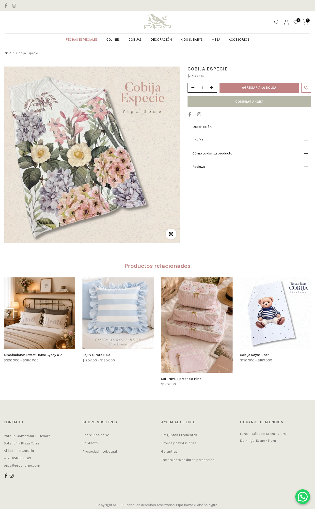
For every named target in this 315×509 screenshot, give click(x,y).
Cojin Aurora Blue (96, 355)
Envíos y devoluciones (178, 443)
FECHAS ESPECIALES (82, 39)
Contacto (90, 443)
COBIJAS (135, 39)
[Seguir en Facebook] (6, 6)
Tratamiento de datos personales (187, 460)
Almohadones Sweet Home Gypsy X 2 (33, 355)
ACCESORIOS (239, 39)
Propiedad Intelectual (99, 451)
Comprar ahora (249, 102)
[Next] (306, 313)
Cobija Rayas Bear (254, 355)
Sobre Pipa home (96, 435)
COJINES (113, 39)
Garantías (169, 451)
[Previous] (9, 313)
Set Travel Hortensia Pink (181, 379)
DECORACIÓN (161, 39)
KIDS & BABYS (191, 39)
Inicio (7, 53)
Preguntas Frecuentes (179, 435)
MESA (215, 39)
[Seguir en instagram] (14, 6)
